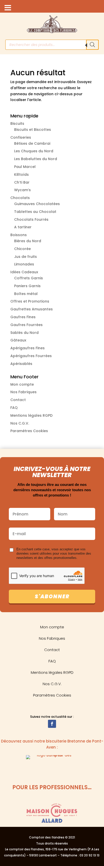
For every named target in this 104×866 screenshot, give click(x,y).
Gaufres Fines (23, 316)
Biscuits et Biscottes (32, 129)
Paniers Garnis (27, 285)
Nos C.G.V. (19, 423)
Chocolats (20, 197)
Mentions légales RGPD (31, 415)
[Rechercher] (92, 45)
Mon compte (22, 384)
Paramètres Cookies (29, 430)
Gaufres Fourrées (26, 324)
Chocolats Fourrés (31, 219)
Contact (18, 399)
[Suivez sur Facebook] (52, 724)
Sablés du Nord (24, 332)
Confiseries (20, 137)
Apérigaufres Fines (27, 348)
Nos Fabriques (23, 391)
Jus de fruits (25, 256)
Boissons (18, 234)
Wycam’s (22, 189)
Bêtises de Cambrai (32, 143)
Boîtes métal (26, 293)
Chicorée (22, 248)
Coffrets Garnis (28, 278)
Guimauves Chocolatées (37, 203)
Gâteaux (18, 340)
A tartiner (23, 227)
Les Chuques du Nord (33, 151)
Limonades (24, 264)
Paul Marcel (25, 166)
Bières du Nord (27, 240)
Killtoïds (21, 174)
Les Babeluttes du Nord (35, 158)
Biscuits (17, 123)
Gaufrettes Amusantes (31, 309)
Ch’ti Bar (22, 182)
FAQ (14, 407)
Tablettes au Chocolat (35, 211)
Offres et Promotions (29, 301)
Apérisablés (21, 363)
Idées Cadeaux (24, 272)
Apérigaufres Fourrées (31, 355)
